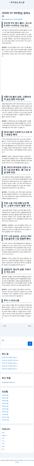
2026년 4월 (5, 406)
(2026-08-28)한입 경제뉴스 (9, 363)
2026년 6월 (5, 400)
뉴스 (3, 441)
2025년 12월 (5, 417)
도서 (3, 443)
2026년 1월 (5, 414)
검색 (3, 340)
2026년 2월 (5, 411)
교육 (3, 438)
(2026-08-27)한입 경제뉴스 (9, 366)
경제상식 (4, 435)
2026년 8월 (5, 395)
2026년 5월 (5, 403)
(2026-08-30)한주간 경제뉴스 (10, 360)
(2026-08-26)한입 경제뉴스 (9, 369)
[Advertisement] (17, 76)
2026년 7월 (5, 398)
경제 (3, 432)
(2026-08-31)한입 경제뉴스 (9, 357)
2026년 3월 (5, 409)
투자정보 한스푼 (18, 2)
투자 (3, 449)
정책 (3, 446)
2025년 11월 (5, 420)
